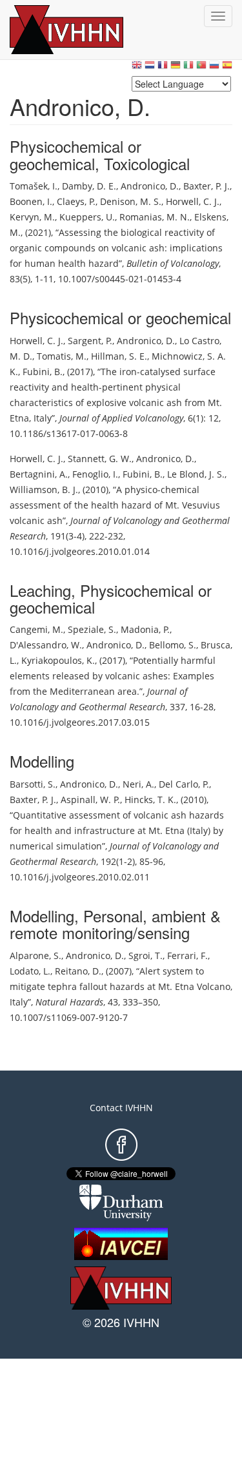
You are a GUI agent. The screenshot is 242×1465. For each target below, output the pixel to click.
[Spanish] (227, 68)
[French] (162, 68)
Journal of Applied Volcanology (121, 418)
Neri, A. (138, 784)
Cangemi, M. (36, 629)
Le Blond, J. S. (196, 474)
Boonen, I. (31, 201)
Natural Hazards (69, 1002)
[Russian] (214, 68)
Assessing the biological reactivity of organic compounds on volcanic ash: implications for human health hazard (116, 247)
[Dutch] (150, 68)
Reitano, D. (78, 971)
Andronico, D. (150, 186)
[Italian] (188, 68)
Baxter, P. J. (206, 186)
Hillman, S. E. (119, 356)
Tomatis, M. (61, 356)
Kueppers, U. (87, 217)
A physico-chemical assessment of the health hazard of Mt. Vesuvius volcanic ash (115, 505)
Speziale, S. (92, 629)
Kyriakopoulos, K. (58, 660)
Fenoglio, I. (95, 474)
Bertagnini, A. (39, 474)
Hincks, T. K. (150, 799)
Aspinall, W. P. (90, 799)
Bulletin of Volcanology (172, 263)
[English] (137, 68)
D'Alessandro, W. (46, 645)
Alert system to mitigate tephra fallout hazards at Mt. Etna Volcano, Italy (121, 986)
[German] (175, 68)
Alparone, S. (35, 955)
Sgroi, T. (145, 955)
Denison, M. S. (130, 201)
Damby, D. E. (89, 186)
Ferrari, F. (187, 955)
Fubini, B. (43, 371)
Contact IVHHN (121, 1107)
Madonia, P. (145, 629)
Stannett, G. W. (100, 458)
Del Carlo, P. (184, 784)
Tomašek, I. (33, 186)
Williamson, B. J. (44, 489)
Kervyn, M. (32, 217)
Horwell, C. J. (192, 201)
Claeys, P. (76, 201)
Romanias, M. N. (154, 217)
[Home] (80, 29)
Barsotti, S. (32, 784)
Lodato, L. (30, 971)
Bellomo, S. (172, 645)
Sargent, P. (90, 341)
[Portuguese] (201, 68)
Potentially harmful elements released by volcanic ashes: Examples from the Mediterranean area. (113, 675)
